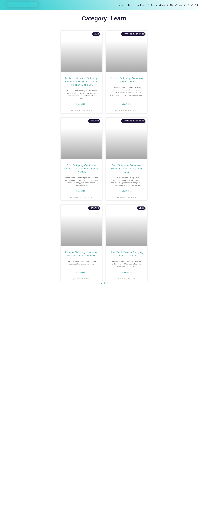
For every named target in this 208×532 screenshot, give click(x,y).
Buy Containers (158, 4)
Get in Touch (176, 4)
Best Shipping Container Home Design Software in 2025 (126, 168)
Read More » (81, 104)
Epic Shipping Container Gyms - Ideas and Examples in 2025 (81, 168)
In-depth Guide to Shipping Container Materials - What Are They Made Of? (81, 81)
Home (120, 4)
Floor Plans (140, 4)
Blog (129, 4)
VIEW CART (193, 4)
